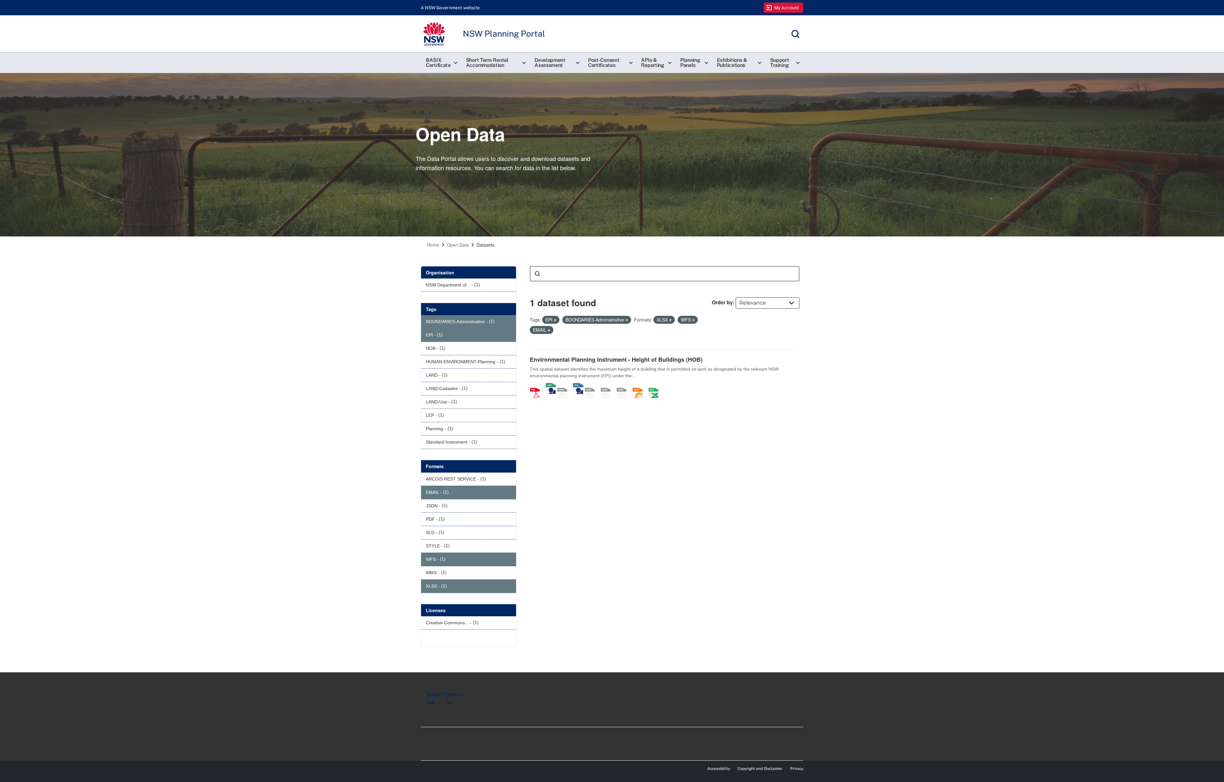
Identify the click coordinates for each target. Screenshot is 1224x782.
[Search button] (537, 273)
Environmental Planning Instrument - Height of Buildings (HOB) (616, 359)
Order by (722, 302)
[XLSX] (655, 386)
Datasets (485, 245)
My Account (786, 7)
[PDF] (537, 386)
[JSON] (639, 386)
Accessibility (718, 768)
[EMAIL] (623, 386)
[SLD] (608, 386)
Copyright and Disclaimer (760, 768)
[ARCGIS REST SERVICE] (564, 386)
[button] (441, 63)
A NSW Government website (450, 7)
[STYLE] (592, 386)
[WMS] (551, 386)
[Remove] (555, 319)
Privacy (796, 768)
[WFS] (578, 386)
